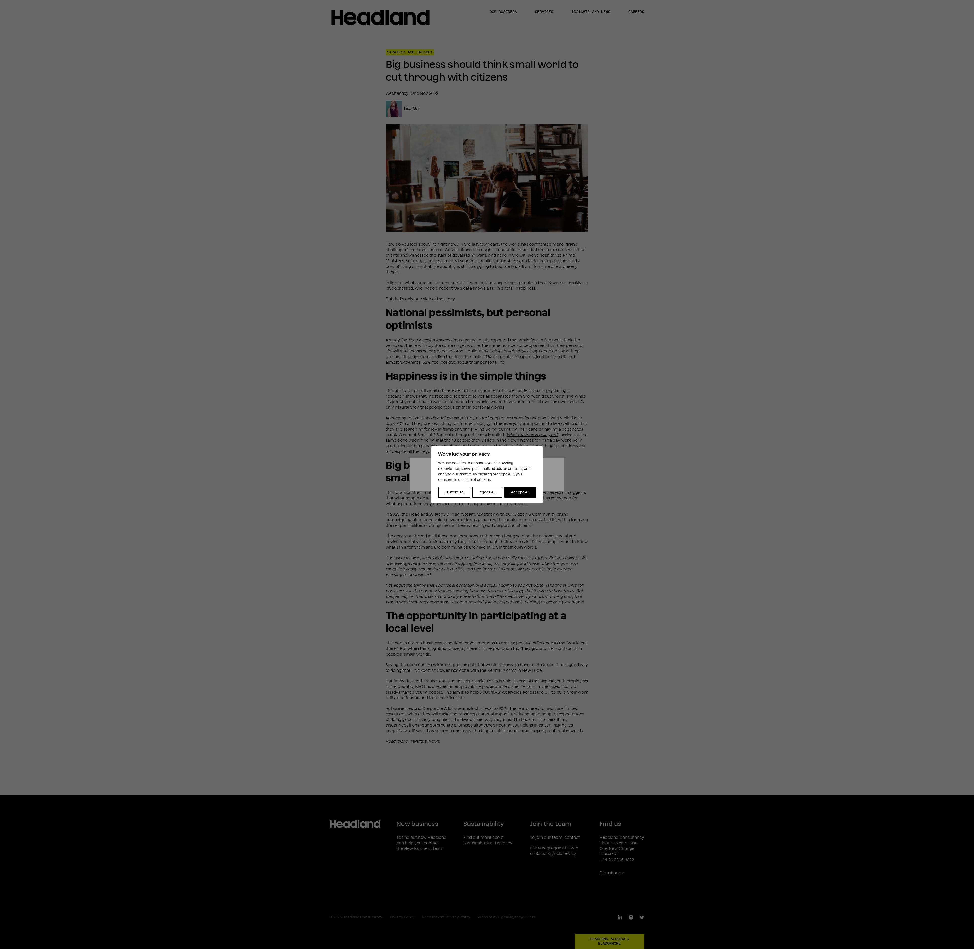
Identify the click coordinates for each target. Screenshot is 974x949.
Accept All (520, 492)
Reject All (487, 492)
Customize (454, 492)
